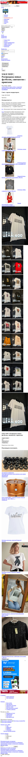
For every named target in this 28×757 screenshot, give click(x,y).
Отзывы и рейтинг (11, 709)
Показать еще (5, 659)
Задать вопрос (5, 438)
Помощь (3, 701)
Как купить (9, 703)
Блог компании (10, 697)
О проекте (3, 695)
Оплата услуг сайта (5, 724)
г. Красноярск (5, 87)
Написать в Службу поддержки (8, 748)
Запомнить (5, 53)
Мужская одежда (6, 88)
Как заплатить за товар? (12, 708)
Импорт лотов (9, 706)
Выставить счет (10, 717)
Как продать (9, 704)
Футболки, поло (14, 88)
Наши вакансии (10, 696)
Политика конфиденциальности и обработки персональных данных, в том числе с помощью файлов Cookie (12, 744)
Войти (2, 56)
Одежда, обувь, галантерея (15, 87)
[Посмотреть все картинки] (23, 392)
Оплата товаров (4, 733)
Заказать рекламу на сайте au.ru (9, 689)
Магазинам (9, 715)
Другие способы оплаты (9, 731)
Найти (3, 28)
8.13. (3, 111)
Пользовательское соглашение (8, 741)
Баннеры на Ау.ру (10, 713)
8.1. (2, 109)
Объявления (9, 714)
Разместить (4, 36)
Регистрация (4, 58)
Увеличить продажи (11, 705)
